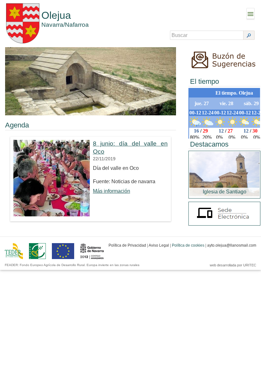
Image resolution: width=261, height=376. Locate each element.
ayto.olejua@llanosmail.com (231, 245)
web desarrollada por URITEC (233, 265)
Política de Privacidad (127, 245)
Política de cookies (188, 245)
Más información (111, 191)
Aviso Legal (159, 245)
